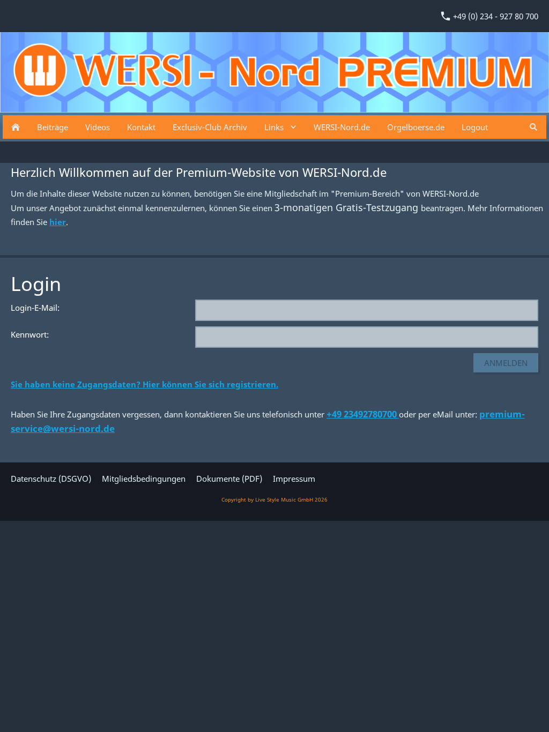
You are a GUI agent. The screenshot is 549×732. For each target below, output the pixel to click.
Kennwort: (30, 334)
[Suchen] (533, 127)
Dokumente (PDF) (229, 478)
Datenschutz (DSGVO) (51, 478)
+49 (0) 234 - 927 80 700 (494, 16)
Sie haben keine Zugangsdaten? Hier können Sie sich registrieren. (144, 384)
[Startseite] (15, 127)
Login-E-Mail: (35, 307)
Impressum (294, 478)
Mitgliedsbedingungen (144, 478)
